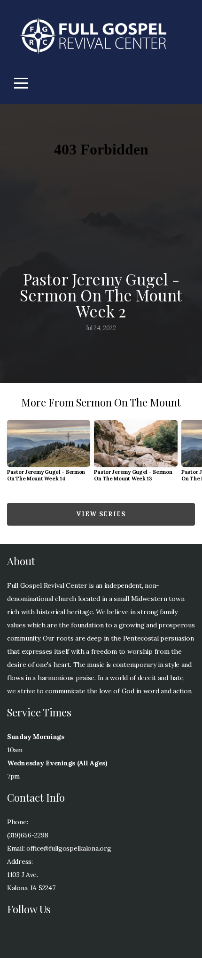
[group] (48, 454)
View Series (100, 514)
